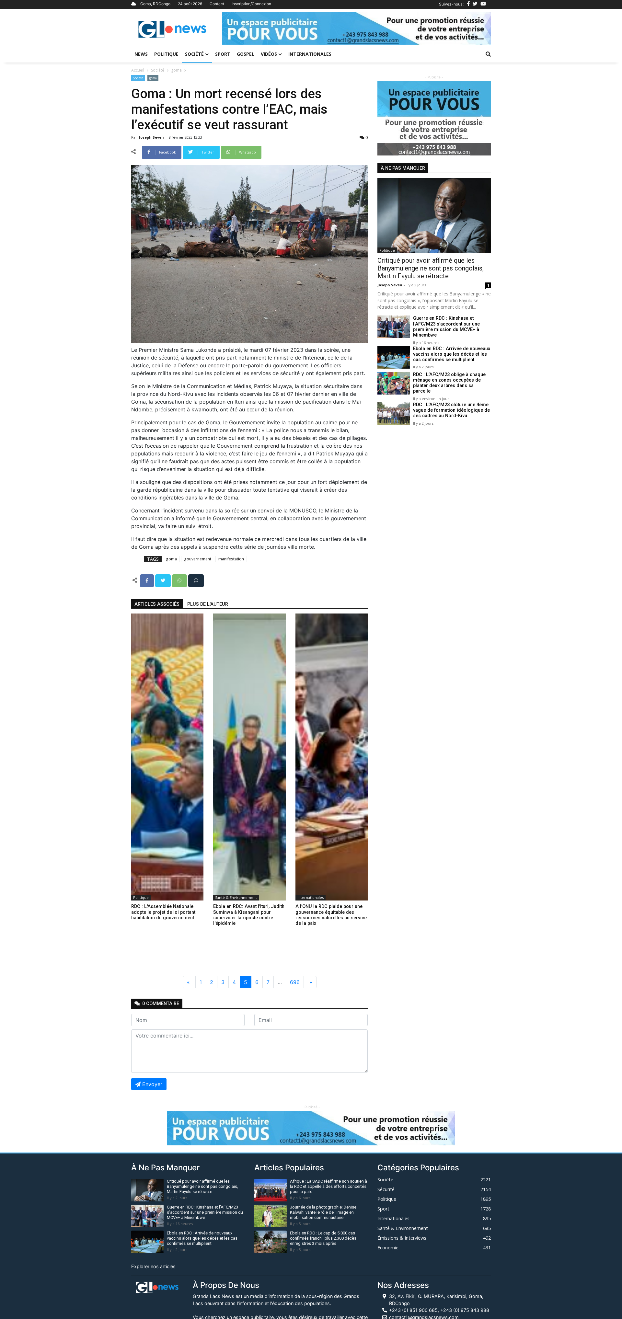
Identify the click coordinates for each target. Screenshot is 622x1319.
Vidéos (269, 54)
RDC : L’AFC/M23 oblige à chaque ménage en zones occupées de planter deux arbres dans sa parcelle (449, 383)
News (141, 54)
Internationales (309, 54)
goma (176, 70)
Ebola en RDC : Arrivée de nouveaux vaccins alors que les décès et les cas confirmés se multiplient (451, 354)
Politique (166, 54)
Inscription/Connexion (251, 3)
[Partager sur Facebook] (147, 580)
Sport (222, 54)
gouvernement (197, 559)
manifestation (231, 559)
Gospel (245, 54)
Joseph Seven (152, 137)
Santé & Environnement (236, 897)
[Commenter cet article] (196, 580)
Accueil (137, 70)
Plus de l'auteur (207, 604)
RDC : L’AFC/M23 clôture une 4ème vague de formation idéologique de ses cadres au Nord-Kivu (451, 410)
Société (194, 54)
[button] (242, 28)
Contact (217, 3)
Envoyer (152, 1084)
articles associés (156, 604)
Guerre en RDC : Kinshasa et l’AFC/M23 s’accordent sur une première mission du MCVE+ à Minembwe (446, 327)
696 (295, 982)
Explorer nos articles (153, 1266)
